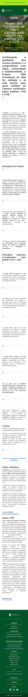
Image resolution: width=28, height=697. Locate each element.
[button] (25, 10)
